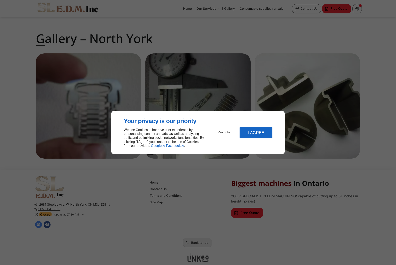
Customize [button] (224, 132)
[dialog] (198, 132)
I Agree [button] (256, 132)
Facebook (173, 145)
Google (156, 145)
